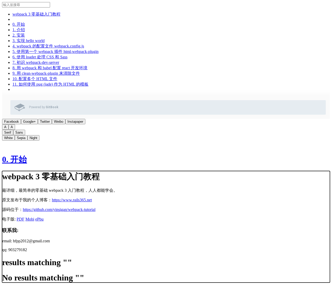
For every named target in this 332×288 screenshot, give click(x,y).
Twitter (45, 122)
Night (33, 138)
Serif (7, 132)
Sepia (21, 138)
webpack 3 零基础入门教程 (36, 14)
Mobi (29, 219)
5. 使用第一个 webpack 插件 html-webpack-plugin (55, 51)
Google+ (29, 122)
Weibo (58, 122)
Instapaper (75, 122)
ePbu (39, 219)
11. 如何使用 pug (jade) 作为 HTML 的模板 (50, 84)
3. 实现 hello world (28, 40)
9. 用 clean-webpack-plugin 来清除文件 (46, 73)
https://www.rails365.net (72, 200)
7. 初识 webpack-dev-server (35, 62)
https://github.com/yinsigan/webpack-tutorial (59, 209)
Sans (19, 132)
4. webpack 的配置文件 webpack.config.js (48, 46)
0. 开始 (18, 24)
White (8, 138)
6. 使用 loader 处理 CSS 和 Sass (39, 57)
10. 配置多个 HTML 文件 (34, 79)
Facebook (11, 122)
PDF (20, 219)
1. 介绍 (18, 30)
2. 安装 (18, 35)
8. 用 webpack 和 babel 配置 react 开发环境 (49, 68)
